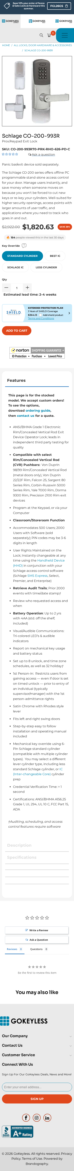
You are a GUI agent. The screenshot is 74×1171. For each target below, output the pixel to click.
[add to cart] (16, 330)
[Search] (41, 35)
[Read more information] (69, 313)
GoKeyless (22, 1154)
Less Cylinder (46, 267)
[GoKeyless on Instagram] (37, 1118)
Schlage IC (15, 267)
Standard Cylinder (22, 255)
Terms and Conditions (41, 318)
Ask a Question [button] (39, 940)
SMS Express (37, 576)
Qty (4, 279)
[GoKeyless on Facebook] (26, 1118)
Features (16, 380)
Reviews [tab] (12, 949)
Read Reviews (60, 5)
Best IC (55, 255)
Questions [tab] (36, 949)
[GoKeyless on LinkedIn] (47, 1118)
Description (19, 845)
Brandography (37, 1164)
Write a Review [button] (38, 930)
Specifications (22, 857)
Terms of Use (32, 1159)
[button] (37, 353)
